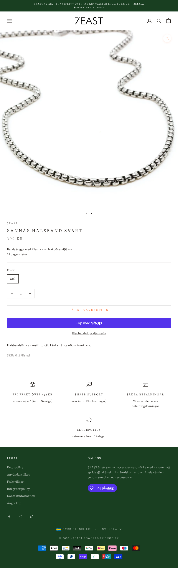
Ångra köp (14, 503)
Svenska (109, 529)
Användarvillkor (18, 474)
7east (12, 223)
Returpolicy (15, 467)
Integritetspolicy (18, 488)
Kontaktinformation (21, 496)
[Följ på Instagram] (20, 516)
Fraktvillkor (15, 481)
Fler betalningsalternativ (89, 333)
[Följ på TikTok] (32, 516)
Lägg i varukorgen (89, 310)
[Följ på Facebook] (9, 516)
